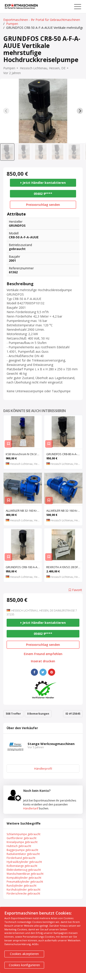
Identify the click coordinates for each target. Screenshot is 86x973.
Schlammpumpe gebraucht (23, 834)
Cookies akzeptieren (24, 954)
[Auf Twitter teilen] (43, 672)
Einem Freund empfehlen (43, 654)
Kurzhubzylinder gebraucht (23, 889)
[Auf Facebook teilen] (34, 672)
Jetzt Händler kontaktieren (44, 183)
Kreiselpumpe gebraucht (22, 842)
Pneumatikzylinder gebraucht (25, 882)
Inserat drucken (43, 661)
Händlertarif (30, 808)
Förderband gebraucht (21, 858)
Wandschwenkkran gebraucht (25, 874)
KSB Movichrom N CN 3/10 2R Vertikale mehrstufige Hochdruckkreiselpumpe (24, 454)
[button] (7, 152)
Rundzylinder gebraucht (21, 885)
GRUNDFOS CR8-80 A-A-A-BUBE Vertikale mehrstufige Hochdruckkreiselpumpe (64, 454)
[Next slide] (80, 111)
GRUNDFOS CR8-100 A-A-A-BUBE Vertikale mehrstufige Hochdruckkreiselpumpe (24, 567)
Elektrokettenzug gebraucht (24, 870)
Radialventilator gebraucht (23, 854)
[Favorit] (8, 444)
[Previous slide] (6, 111)
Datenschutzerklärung (17, 944)
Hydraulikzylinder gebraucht (24, 862)
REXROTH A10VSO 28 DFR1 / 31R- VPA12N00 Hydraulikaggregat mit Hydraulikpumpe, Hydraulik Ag (64, 567)
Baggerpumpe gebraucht (22, 850)
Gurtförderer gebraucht (21, 838)
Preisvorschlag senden (43, 205)
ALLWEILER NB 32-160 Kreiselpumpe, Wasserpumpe (24, 510)
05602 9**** (43, 194)
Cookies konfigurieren (24, 965)
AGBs (35, 944)
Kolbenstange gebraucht (22, 866)
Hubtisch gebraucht (19, 846)
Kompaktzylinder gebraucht (24, 878)
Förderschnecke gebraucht (23, 893)
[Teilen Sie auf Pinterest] (51, 672)
